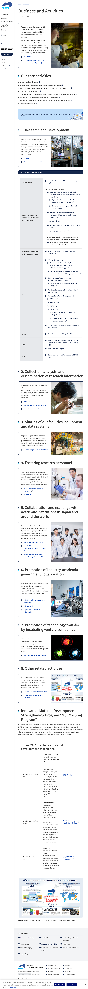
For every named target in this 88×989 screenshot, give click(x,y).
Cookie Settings (59, 984)
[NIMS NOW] (7, 49)
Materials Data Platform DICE (71, 775)
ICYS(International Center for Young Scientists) (71, 858)
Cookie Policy (12, 987)
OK (72, 984)
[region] (44, 984)
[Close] (85, 984)
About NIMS (26, 4)
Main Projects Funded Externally (31, 172)
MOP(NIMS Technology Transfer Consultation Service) (71, 822)
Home (19, 4)
